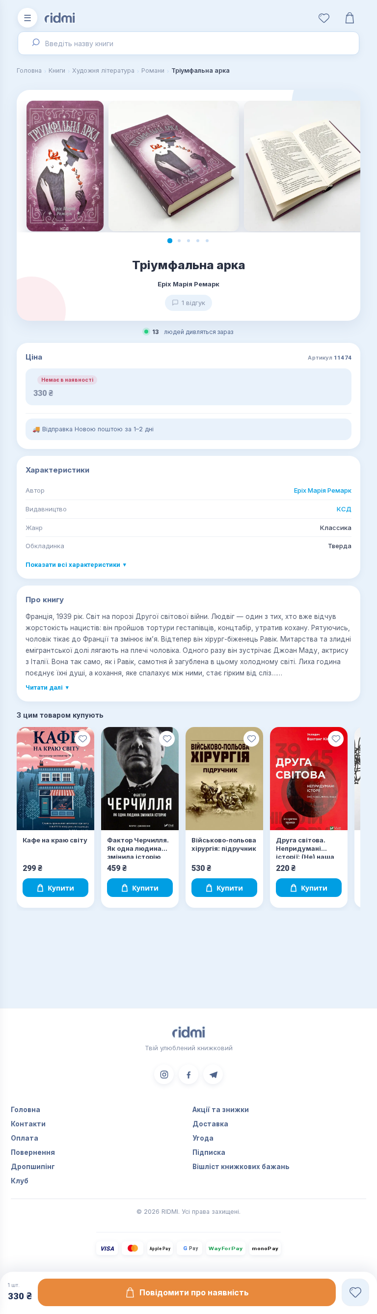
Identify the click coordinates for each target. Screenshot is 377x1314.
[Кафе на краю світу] (55, 779)
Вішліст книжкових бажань (241, 1167)
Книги (57, 70)
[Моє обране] (324, 18)
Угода (203, 1138)
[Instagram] (164, 1074)
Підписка (208, 1152)
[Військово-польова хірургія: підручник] (224, 779)
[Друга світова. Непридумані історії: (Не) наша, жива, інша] (309, 779)
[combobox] (188, 43)
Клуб (19, 1181)
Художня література (103, 70)
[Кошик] (349, 18)
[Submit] (34, 43)
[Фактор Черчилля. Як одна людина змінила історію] (140, 779)
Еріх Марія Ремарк (322, 490)
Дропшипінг (33, 1167)
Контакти (28, 1124)
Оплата (24, 1138)
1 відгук (193, 303)
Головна (29, 70)
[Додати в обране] (82, 739)
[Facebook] (188, 1074)
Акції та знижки (220, 1110)
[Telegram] (213, 1074)
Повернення (33, 1152)
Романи (152, 70)
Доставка (210, 1124)
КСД (344, 509)
